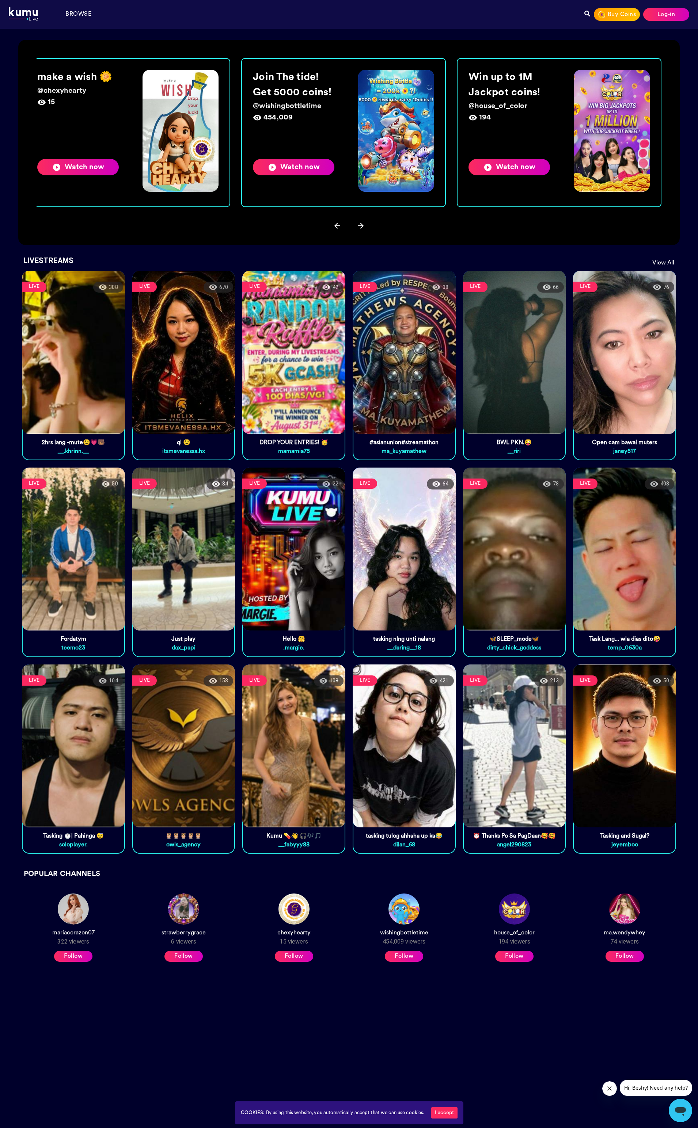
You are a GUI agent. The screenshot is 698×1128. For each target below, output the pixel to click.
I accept (444, 1113)
